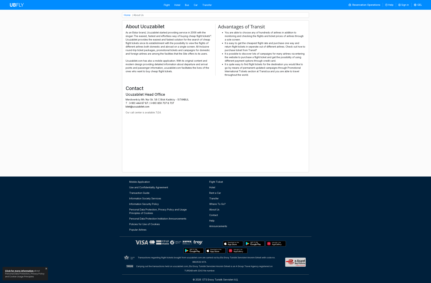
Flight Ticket (216, 181)
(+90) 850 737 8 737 (162, 103)
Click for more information (19, 271)
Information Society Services (145, 198)
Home (127, 15)
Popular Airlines (137, 229)
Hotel (177, 5)
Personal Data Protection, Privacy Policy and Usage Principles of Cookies (158, 211)
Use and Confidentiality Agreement (148, 187)
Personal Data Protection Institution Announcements (157, 218)
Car (196, 5)
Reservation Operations (366, 4)
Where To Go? (217, 204)
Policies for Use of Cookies (144, 224)
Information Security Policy (144, 204)
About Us (214, 209)
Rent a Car (215, 192)
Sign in (405, 4)
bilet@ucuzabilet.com (137, 106)
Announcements (218, 226)
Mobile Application (139, 181)
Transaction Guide (139, 192)
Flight (167, 5)
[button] (418, 5)
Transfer (207, 5)
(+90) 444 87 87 (138, 103)
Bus (187, 5)
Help (390, 4)
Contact (213, 215)
